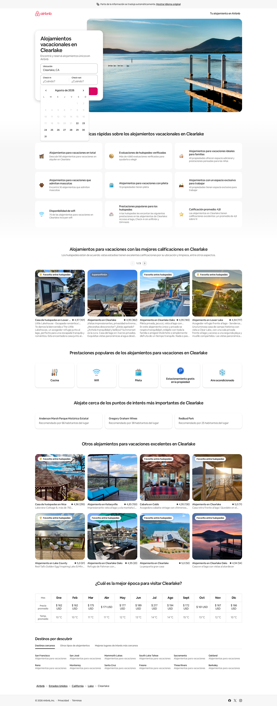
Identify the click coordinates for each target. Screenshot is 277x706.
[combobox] (69, 70)
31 (45, 136)
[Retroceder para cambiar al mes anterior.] (46, 90)
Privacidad (63, 700)
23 (83, 123)
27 (64, 129)
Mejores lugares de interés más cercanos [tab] (116, 645)
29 (77, 129)
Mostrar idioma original (168, 4)
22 (77, 123)
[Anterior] (132, 263)
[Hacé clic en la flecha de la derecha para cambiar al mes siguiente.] (83, 90)
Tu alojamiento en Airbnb (225, 13)
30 (83, 129)
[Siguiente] (144, 263)
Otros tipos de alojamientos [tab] (75, 645)
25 (52, 129)
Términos (77, 700)
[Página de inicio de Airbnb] (43, 13)
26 (58, 129)
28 (71, 129)
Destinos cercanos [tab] (45, 645)
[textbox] (54, 81)
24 (45, 129)
